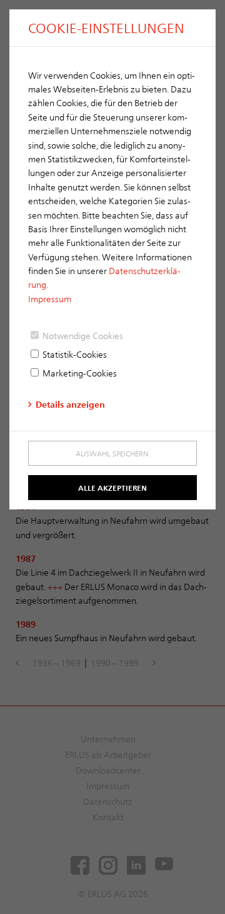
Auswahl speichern (112, 453)
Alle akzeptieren (112, 488)
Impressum (49, 299)
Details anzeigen (70, 404)
